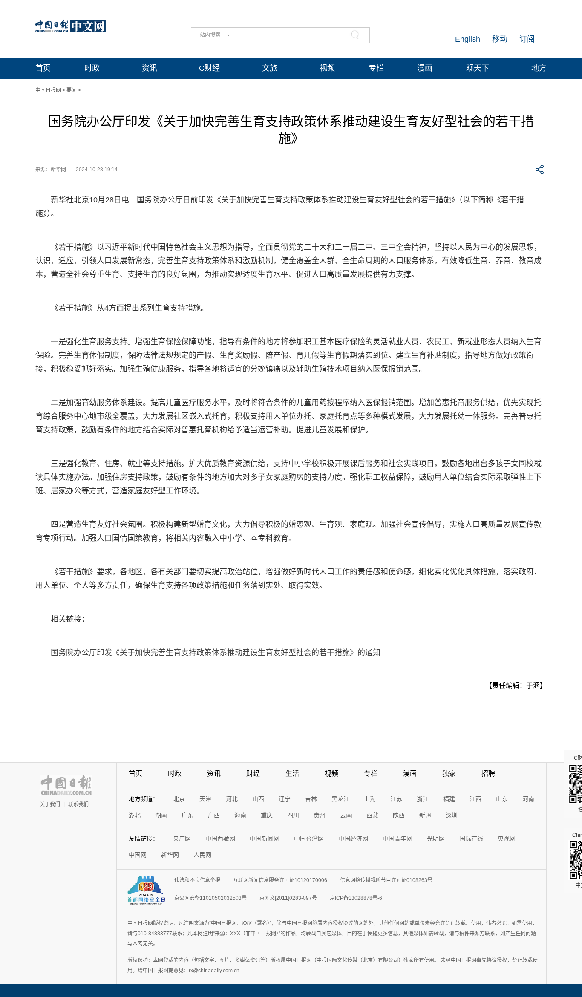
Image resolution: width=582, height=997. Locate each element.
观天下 (477, 68)
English (467, 39)
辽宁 (285, 798)
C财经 (209, 68)
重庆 (267, 815)
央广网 (182, 838)
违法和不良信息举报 (197, 880)
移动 (499, 39)
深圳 (452, 815)
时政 (92, 68)
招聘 (488, 773)
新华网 (170, 854)
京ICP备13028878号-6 (356, 898)
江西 (475, 798)
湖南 (161, 815)
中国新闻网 (264, 838)
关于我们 (50, 804)
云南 (346, 815)
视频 (327, 68)
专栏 (376, 68)
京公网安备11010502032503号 (210, 898)
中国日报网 (48, 90)
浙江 (423, 798)
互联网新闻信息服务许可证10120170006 (280, 880)
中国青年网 (397, 838)
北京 (179, 798)
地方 (539, 68)
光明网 (436, 838)
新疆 (425, 815)
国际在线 (471, 838)
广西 (214, 815)
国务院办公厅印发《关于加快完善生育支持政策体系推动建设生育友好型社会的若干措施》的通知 (215, 652)
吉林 (311, 798)
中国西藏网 (220, 838)
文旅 (269, 68)
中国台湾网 (309, 838)
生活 (292, 773)
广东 (187, 815)
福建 (449, 798)
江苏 (396, 798)
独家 (449, 773)
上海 (370, 798)
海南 (240, 815)
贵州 (320, 815)
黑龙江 (340, 798)
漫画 (424, 68)
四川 (293, 815)
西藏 (372, 815)
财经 (253, 773)
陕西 (399, 815)
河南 (528, 798)
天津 (205, 798)
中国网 (138, 854)
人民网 (202, 854)
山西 (258, 798)
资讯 (149, 68)
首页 (43, 68)
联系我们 (78, 804)
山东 (502, 798)
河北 (232, 798)
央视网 (507, 838)
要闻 (71, 90)
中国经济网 (353, 838)
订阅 (527, 39)
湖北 (135, 815)
